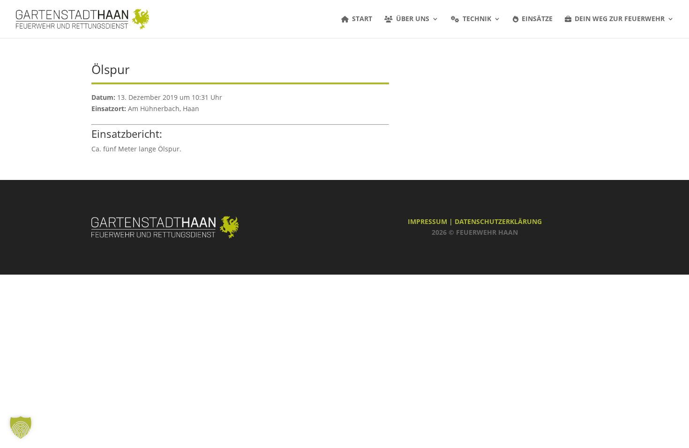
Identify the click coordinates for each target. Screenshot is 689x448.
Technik (477, 19)
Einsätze (537, 19)
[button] (20, 427)
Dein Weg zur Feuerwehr (620, 19)
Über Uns (412, 19)
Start (362, 19)
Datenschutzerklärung (498, 221)
